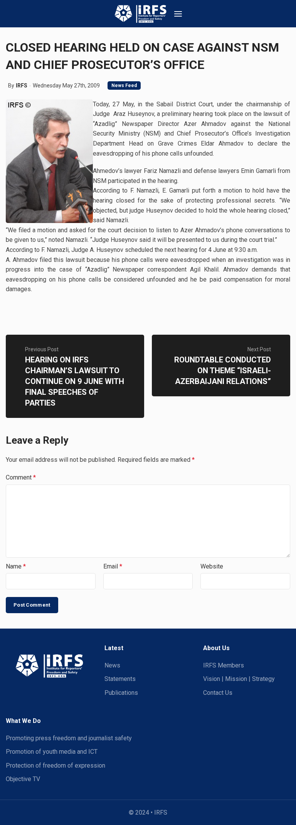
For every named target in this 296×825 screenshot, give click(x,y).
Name (16, 566)
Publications (121, 692)
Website (211, 566)
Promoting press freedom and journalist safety (69, 738)
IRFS (21, 85)
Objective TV (23, 779)
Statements (120, 678)
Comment (21, 477)
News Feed (124, 85)
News (112, 665)
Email (112, 566)
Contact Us (217, 692)
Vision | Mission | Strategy (239, 678)
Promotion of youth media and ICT (52, 751)
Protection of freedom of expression (55, 765)
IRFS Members (223, 665)
